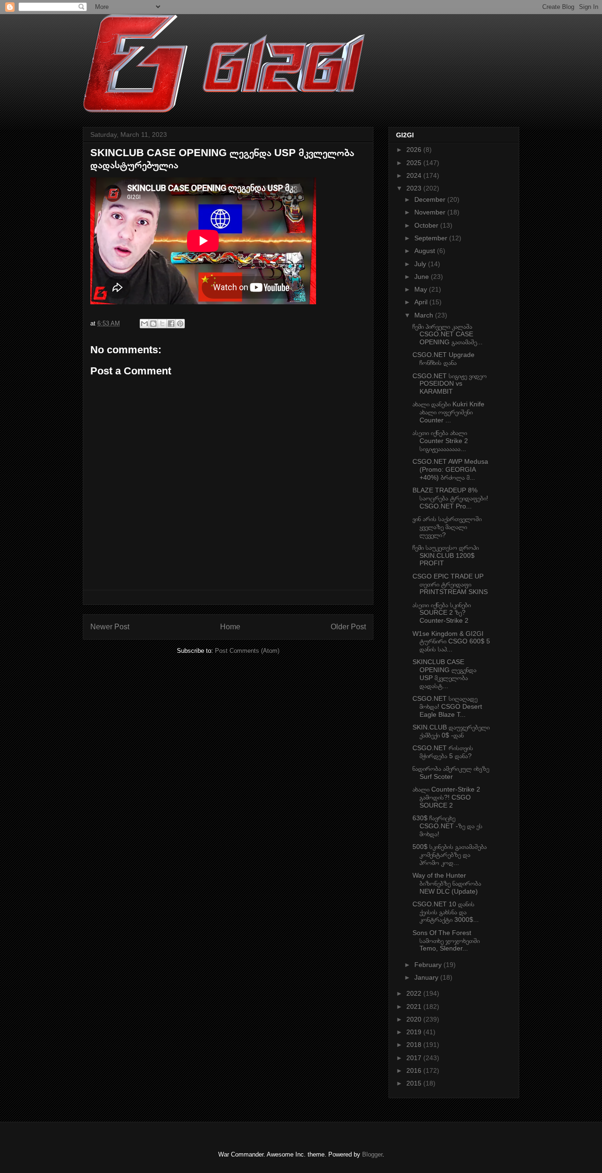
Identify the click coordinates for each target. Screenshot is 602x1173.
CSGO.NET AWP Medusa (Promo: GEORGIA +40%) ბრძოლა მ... (450, 469)
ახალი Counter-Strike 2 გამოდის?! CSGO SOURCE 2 (446, 797)
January (427, 977)
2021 (414, 1006)
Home (230, 627)
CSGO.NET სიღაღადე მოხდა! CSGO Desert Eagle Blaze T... (447, 706)
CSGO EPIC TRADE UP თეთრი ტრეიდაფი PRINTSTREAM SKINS (450, 584)
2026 (414, 149)
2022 (414, 993)
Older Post (348, 627)
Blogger (372, 1154)
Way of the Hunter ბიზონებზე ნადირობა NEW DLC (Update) (446, 883)
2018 (414, 1044)
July (421, 264)
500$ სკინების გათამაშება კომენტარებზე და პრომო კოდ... (449, 854)
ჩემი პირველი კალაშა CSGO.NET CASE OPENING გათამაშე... (447, 334)
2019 (414, 1032)
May (421, 289)
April (421, 302)
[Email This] (144, 323)
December (430, 199)
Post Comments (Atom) (247, 650)
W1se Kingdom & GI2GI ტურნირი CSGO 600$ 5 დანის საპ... (451, 641)
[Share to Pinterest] (180, 323)
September (431, 238)
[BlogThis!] (153, 323)
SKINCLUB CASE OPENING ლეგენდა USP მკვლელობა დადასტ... (444, 673)
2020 (414, 1019)
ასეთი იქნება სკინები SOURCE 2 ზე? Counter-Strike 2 (441, 613)
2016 (414, 1070)
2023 (414, 188)
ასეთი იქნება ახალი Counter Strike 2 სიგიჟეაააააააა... (440, 440)
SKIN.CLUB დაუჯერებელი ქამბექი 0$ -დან (451, 731)
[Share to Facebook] (171, 323)
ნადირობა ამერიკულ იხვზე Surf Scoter (450, 772)
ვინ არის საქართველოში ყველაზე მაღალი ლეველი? (447, 527)
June (422, 276)
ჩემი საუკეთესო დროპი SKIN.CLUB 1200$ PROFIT (445, 555)
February (429, 964)
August (425, 250)
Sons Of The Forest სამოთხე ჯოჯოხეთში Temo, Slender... (446, 940)
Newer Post (109, 627)
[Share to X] (162, 323)
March (424, 315)
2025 (414, 162)
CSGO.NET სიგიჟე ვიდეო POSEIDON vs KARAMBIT (449, 384)
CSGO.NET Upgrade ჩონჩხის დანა (443, 358)
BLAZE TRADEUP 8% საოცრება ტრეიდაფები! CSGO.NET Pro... (450, 498)
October (427, 225)
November (430, 212)
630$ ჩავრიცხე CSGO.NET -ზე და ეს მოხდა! (447, 826)
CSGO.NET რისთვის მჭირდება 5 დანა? (442, 752)
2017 (414, 1058)
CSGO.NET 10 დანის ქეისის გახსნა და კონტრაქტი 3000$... (445, 912)
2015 (414, 1083)
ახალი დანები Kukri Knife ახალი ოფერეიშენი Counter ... (448, 412)
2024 (414, 175)
